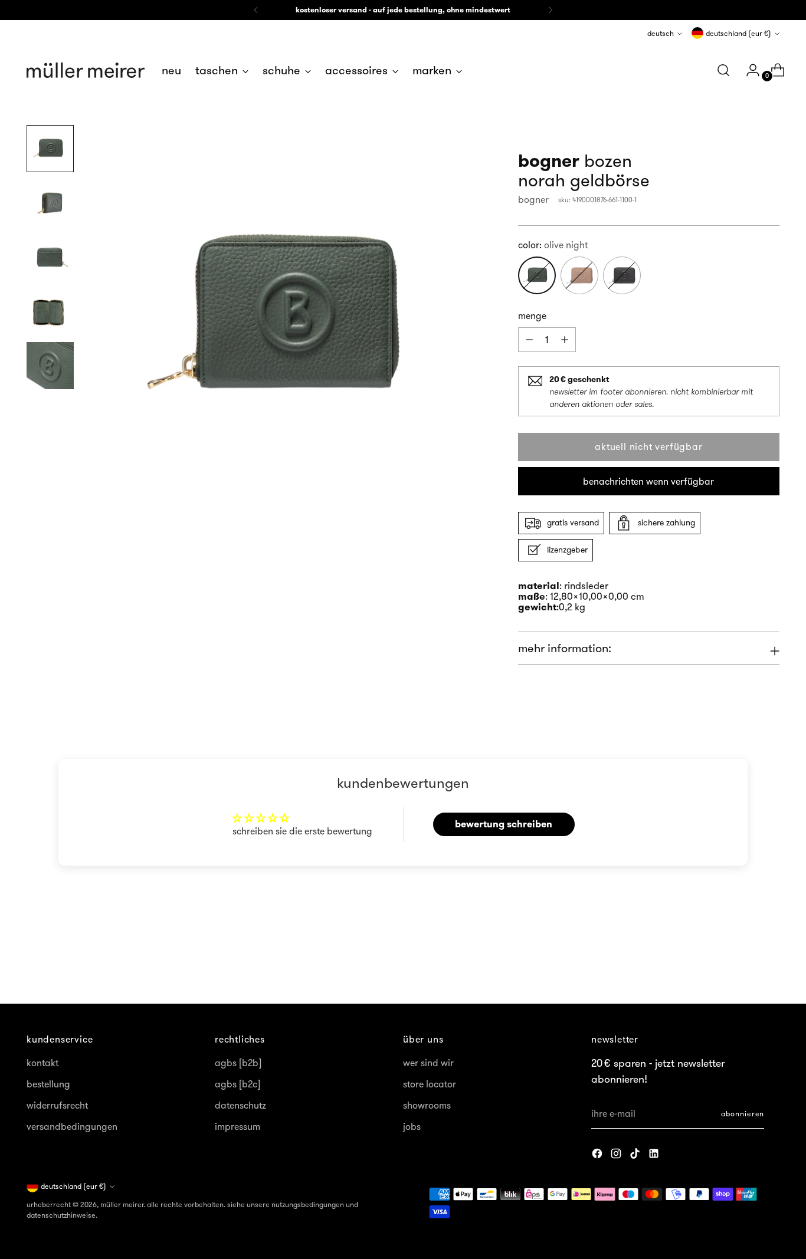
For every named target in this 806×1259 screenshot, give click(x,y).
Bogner (533, 199)
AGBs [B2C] (237, 1084)
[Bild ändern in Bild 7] (50, 202)
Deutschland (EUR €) (738, 33)
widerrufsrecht (57, 1105)
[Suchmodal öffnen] (723, 70)
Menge (532, 315)
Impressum (237, 1126)
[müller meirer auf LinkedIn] (655, 1155)
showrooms (427, 1105)
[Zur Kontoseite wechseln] (748, 70)
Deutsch (660, 33)
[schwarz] (622, 275)
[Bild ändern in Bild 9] (50, 311)
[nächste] (550, 10)
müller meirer (121, 1204)
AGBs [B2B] (238, 1063)
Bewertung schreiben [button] (503, 824)
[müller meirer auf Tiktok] (636, 1155)
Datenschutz (240, 1105)
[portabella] (579, 275)
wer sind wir (428, 1063)
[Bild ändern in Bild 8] (50, 257)
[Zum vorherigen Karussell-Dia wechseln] (742, 964)
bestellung (48, 1084)
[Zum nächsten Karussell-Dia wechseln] (769, 963)
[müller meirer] (86, 70)
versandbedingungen (72, 1126)
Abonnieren (742, 1113)
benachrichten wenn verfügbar (648, 481)
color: (553, 245)
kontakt (42, 1063)
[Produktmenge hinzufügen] (529, 339)
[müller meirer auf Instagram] (617, 1155)
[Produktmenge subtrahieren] (564, 339)
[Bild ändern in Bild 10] (50, 365)
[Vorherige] (256, 10)
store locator (429, 1084)
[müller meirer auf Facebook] (598, 1155)
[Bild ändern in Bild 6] (50, 148)
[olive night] (537, 275)
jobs (412, 1126)
